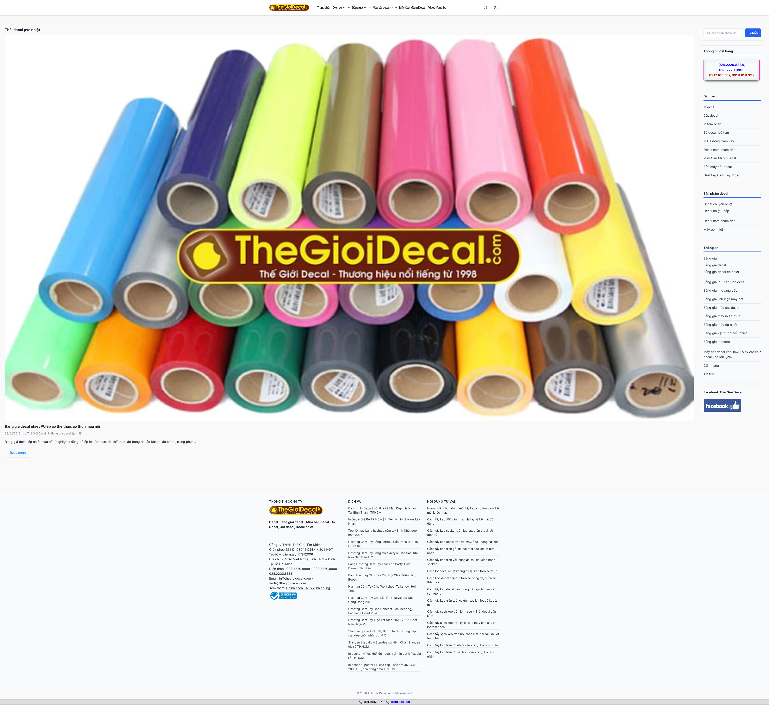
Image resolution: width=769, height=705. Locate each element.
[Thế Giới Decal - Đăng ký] (305, 595)
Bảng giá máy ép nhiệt (720, 325)
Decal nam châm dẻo (720, 150)
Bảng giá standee (717, 342)
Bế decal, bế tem (716, 132)
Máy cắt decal (381, 7)
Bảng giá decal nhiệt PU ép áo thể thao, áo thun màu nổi (52, 426)
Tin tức (709, 374)
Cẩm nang (711, 366)
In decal (709, 107)
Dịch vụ (337, 7)
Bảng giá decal (715, 265)
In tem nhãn (712, 124)
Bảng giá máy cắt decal (721, 308)
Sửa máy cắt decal (718, 167)
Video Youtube (437, 7)
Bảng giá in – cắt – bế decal (724, 282)
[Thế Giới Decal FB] (732, 405)
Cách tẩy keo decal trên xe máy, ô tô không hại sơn (463, 542)
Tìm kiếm (752, 32)
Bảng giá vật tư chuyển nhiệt (725, 333)
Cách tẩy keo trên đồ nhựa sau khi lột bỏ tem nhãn (462, 645)
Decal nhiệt (304, 527)
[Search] (485, 8)
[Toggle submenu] (348, 7)
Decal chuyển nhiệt (718, 204)
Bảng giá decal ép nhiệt (66, 433)
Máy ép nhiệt (713, 229)
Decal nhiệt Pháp (716, 211)
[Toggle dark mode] (496, 8)
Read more (18, 452)
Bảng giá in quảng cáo (720, 290)
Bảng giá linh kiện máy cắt (723, 299)
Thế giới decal (292, 522)
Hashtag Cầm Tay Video (722, 175)
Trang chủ (323, 7)
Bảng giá (357, 7)
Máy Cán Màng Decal (412, 7)
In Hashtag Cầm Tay (719, 141)
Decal (273, 522)
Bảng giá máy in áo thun (722, 316)
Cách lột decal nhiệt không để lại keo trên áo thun (462, 571)
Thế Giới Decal (36, 433)
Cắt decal (711, 115)
